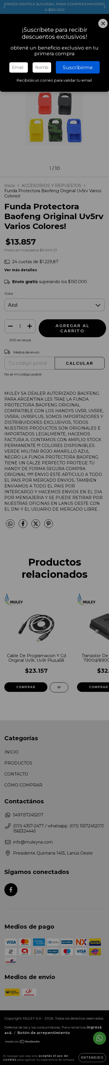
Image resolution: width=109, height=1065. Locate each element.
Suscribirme (78, 67)
